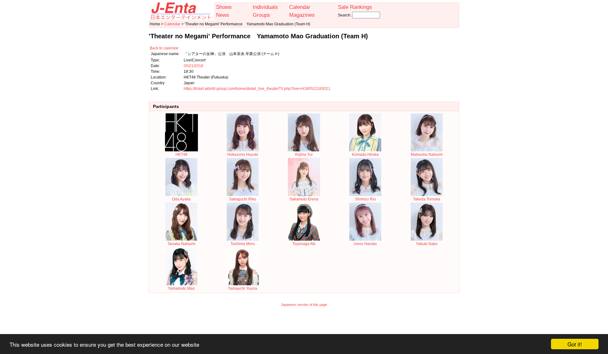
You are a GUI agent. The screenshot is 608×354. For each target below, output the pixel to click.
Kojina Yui (304, 154)
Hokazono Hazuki (242, 154)
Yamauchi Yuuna (242, 288)
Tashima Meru (243, 244)
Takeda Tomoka (426, 199)
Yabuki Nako (427, 244)
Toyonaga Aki (303, 244)
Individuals (265, 7)
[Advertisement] (304, 324)
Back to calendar (164, 48)
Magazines (302, 15)
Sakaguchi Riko (242, 199)
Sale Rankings (355, 7)
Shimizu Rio (365, 199)
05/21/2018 (193, 66)
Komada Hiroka (365, 154)
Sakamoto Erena (303, 199)
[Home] (180, 18)
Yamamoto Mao (181, 288)
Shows (224, 7)
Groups (261, 15)
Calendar (299, 7)
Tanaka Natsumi (181, 244)
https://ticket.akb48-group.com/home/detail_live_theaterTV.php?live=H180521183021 (257, 88)
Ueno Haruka (365, 244)
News (222, 15)
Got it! (574, 344)
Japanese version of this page (304, 305)
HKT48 (181, 154)
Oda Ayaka (181, 199)
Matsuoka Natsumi (427, 154)
